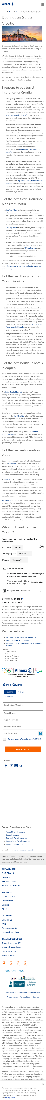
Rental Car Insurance (14, 844)
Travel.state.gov (12, 651)
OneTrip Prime (11, 210)
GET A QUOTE (8, 869)
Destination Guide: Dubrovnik (17, 640)
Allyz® (4, 909)
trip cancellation (24, 181)
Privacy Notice (12, 997)
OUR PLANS (8, 873)
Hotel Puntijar (19, 416)
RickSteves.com (12, 660)
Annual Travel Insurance (15, 832)
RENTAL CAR (9, 696)
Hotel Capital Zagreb (13, 392)
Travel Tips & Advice (11, 947)
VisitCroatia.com (12, 658)
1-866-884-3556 (13, 970)
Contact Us (7, 920)
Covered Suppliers (10, 932)
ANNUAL (21, 692)
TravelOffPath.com (13, 656)
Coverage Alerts (9, 928)
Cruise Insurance (12, 835)
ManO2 (7, 479)
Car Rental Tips (9, 951)
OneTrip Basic (11, 228)
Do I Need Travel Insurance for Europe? (21, 637)
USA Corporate (9, 896)
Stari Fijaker (6, 500)
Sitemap (36, 997)
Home (4, 12)
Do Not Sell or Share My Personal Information (23, 993)
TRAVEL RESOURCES (12, 939)
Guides (18, 12)
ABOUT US (7, 892)
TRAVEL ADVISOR (11, 885)
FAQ (4, 924)
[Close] (43, 1084)
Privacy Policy (10, 1097)
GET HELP (7, 915)
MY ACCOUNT (9, 881)
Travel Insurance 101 (11, 943)
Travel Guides (8, 955)
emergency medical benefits (17, 115)
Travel (11, 12)
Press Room (7, 900)
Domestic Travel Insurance (16, 838)
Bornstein (12, 463)
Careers (5, 905)
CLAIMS (6, 877)
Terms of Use (25, 997)
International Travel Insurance (18, 841)
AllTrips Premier (30, 248)
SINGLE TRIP (9, 692)
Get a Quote (23, 749)
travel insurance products (23, 850)
